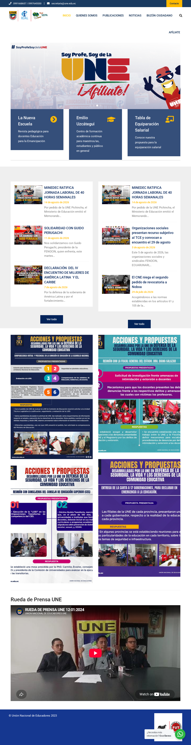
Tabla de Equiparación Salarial (147, 123)
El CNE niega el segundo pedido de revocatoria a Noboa (150, 282)
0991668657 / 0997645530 (27, 3)
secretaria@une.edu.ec (63, 3)
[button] (90, 105)
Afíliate (174, 32)
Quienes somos (86, 15)
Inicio (67, 15)
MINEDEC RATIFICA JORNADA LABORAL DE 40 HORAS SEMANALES (64, 192)
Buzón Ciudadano (159, 15)
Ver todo (52, 319)
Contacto (174, 3)
